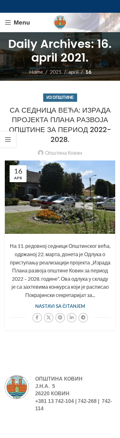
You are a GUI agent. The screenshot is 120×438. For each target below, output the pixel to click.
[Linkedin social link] (71, 318)
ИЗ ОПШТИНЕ (60, 97)
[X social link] (48, 318)
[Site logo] (60, 22)
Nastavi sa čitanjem (60, 306)
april (73, 72)
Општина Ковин (63, 153)
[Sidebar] (8, 139)
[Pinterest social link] (60, 318)
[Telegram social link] (83, 318)
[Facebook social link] (37, 318)
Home (36, 72)
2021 (55, 72)
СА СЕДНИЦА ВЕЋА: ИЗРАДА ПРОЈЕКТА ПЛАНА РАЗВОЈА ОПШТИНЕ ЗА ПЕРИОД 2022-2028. (60, 125)
